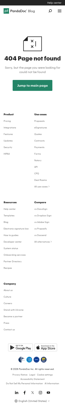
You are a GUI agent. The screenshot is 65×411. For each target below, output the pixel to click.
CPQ (36, 173)
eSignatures (40, 127)
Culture (7, 296)
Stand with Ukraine (13, 309)
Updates (8, 140)
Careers (8, 303)
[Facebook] (24, 392)
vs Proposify (40, 228)
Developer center (13, 241)
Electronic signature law (16, 228)
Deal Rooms (40, 180)
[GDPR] (36, 360)
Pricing (7, 121)
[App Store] (45, 347)
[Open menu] (59, 11)
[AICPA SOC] (29, 360)
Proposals (39, 121)
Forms (37, 153)
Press (6, 323)
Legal (32, 374)
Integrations (10, 127)
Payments (39, 147)
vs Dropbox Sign (42, 215)
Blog (6, 222)
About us (8, 290)
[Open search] (50, 11)
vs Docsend (40, 235)
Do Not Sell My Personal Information (24, 383)
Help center (54, 2)
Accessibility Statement (32, 379)
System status (11, 248)
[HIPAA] (21, 360)
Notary (37, 160)
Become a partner (13, 316)
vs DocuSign (40, 209)
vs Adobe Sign (41, 222)
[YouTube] (48, 392)
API (36, 167)
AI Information (52, 383)
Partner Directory (12, 261)
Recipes (8, 268)
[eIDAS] (44, 360)
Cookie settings (45, 374)
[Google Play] (20, 347)
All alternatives (42, 241)
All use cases (41, 186)
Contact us (9, 329)
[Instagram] (40, 392)
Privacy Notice (19, 374)
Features (8, 134)
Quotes (38, 134)
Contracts (39, 140)
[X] (32, 392)
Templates (9, 215)
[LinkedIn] (16, 392)
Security (8, 147)
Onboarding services (15, 254)
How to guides (11, 235)
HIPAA (7, 153)
